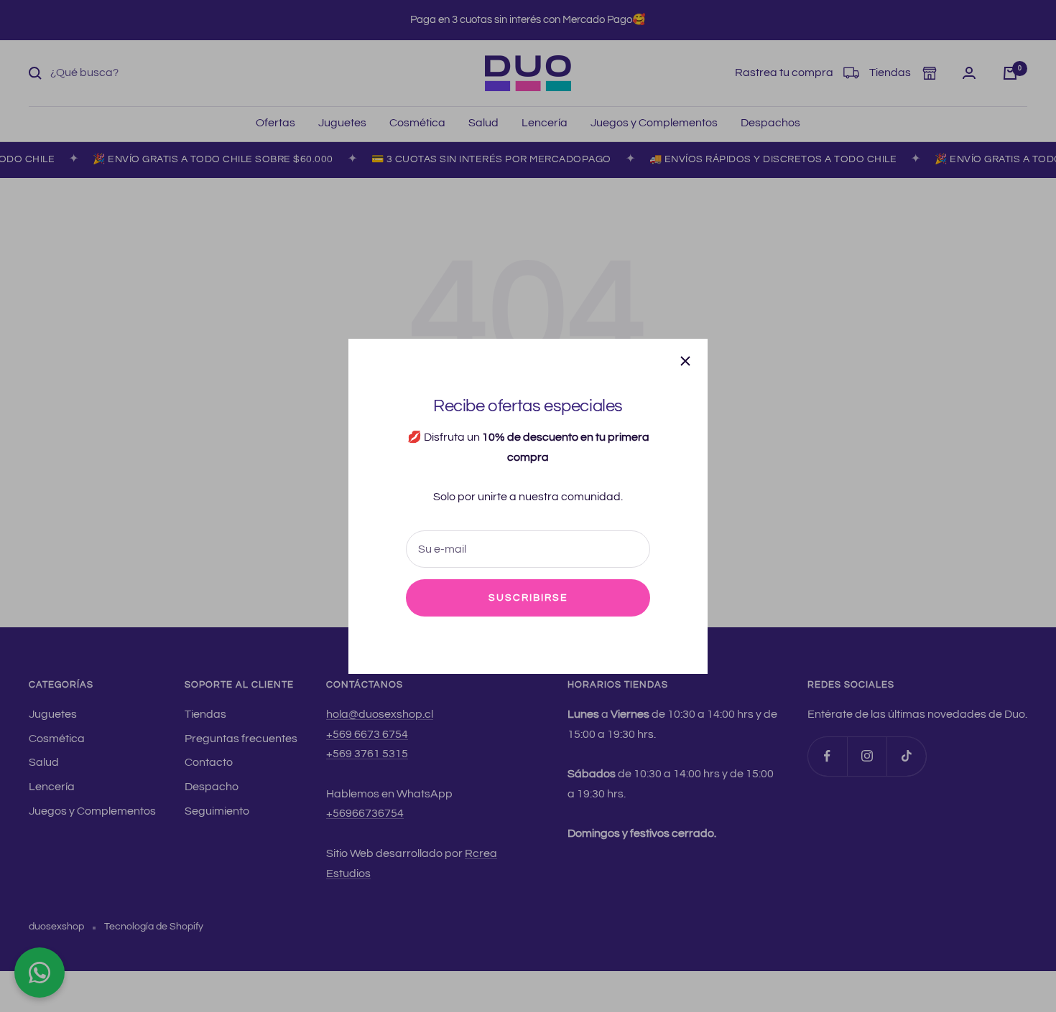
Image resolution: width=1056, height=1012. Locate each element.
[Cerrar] (685, 361)
